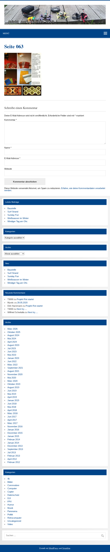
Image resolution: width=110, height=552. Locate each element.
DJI (9, 498)
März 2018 (12, 413)
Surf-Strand (12, 211)
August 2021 (13, 371)
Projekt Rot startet (25, 299)
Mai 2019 (11, 394)
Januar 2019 (13, 400)
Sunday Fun (13, 215)
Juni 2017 (11, 416)
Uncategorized (14, 521)
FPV (9, 501)
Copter (10, 491)
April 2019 (12, 397)
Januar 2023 (13, 358)
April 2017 (12, 420)
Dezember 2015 (14, 433)
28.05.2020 (22, 302)
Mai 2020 (11, 377)
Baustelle (11, 208)
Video (10, 524)
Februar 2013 (13, 456)
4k (8, 478)
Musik (10, 508)
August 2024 (13, 335)
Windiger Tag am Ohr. (17, 221)
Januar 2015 (13, 436)
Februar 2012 (13, 462)
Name (7, 148)
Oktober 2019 (13, 384)
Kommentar (10, 120)
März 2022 (12, 364)
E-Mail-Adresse (12, 158)
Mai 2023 (11, 355)
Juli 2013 (11, 452)
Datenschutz (13, 495)
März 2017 (12, 423)
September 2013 (15, 449)
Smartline (66, 548)
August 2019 (13, 387)
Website (8, 169)
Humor (10, 504)
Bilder (10, 482)
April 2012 (12, 459)
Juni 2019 (11, 390)
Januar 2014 (13, 443)
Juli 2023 (11, 348)
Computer (12, 488)
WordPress (53, 548)
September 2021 (15, 368)
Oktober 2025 (13, 332)
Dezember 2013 (14, 446)
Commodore (13, 485)
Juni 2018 (11, 403)
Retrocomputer (14, 518)
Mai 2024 (11, 338)
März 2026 (12, 329)
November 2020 (14, 374)
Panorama (12, 511)
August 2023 (13, 345)
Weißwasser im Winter (18, 218)
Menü (6, 33)
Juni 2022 (11, 361)
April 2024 (12, 342)
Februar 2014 (13, 439)
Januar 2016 (13, 429)
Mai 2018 (11, 407)
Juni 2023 (11, 351)
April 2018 (12, 410)
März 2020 (12, 381)
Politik (10, 514)
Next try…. (22, 309)
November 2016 (14, 426)
